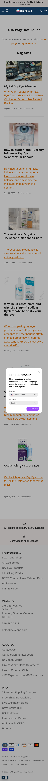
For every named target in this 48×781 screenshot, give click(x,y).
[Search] (8, 11)
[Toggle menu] (3, 11)
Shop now (33, 409)
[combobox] (18, 394)
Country (12, 391)
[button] (39, 372)
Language (12, 399)
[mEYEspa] (24, 11)
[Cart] (45, 11)
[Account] (39, 11)
